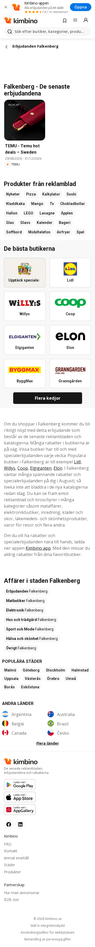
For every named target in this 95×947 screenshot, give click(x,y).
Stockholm (55, 670)
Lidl (77, 462)
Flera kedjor (47, 398)
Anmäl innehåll (16, 857)
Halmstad (80, 670)
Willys (9, 468)
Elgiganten (40, 468)
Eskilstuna (30, 687)
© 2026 (48, 918)
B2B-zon (11, 899)
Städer (9, 864)
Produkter (12, 871)
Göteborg (31, 670)
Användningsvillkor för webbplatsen (47, 932)
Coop (22, 468)
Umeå (71, 679)
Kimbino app (38, 548)
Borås (9, 687)
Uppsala (11, 679)
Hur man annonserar (21, 892)
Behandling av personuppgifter (47, 939)
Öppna (80, 6)
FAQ (7, 843)
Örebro (53, 679)
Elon (58, 468)
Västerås (33, 679)
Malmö (10, 670)
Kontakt (10, 850)
